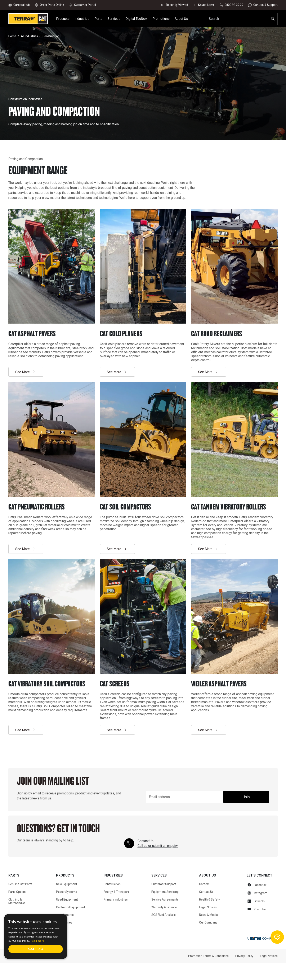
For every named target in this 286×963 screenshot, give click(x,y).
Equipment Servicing (165, 891)
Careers (204, 884)
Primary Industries (116, 899)
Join (246, 797)
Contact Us (206, 891)
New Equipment (66, 884)
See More (22, 372)
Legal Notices (208, 907)
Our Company (208, 922)
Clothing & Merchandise (17, 901)
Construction (112, 884)
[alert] (35, 936)
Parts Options (17, 891)
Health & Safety (209, 899)
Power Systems (66, 891)
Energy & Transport (116, 891)
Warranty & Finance (164, 907)
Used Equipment (67, 899)
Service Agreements (165, 899)
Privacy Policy (244, 956)
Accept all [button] (36, 949)
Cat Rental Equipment (70, 907)
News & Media (208, 914)
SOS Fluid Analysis (163, 914)
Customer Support (163, 884)
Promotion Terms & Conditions (208, 956)
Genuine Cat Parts (20, 884)
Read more (37, 941)
